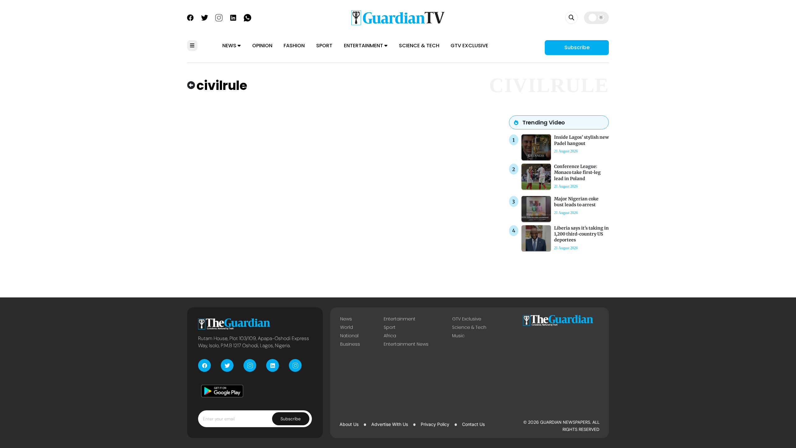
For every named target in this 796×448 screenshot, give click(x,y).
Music (458, 336)
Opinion (262, 45)
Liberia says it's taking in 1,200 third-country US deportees (581, 234)
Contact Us (473, 424)
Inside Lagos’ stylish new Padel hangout (581, 140)
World (346, 327)
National (349, 336)
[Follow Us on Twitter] (205, 17)
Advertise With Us (389, 424)
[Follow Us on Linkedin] (233, 17)
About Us (349, 424)
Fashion (294, 45)
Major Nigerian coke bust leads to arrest (576, 202)
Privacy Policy (435, 424)
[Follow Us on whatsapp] (247, 17)
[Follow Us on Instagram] (219, 17)
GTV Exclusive (469, 45)
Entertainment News (406, 344)
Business (350, 344)
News (230, 45)
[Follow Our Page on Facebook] (190, 17)
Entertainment (364, 45)
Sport (324, 45)
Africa (390, 336)
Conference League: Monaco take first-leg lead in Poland (577, 172)
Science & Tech (419, 45)
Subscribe (577, 47)
